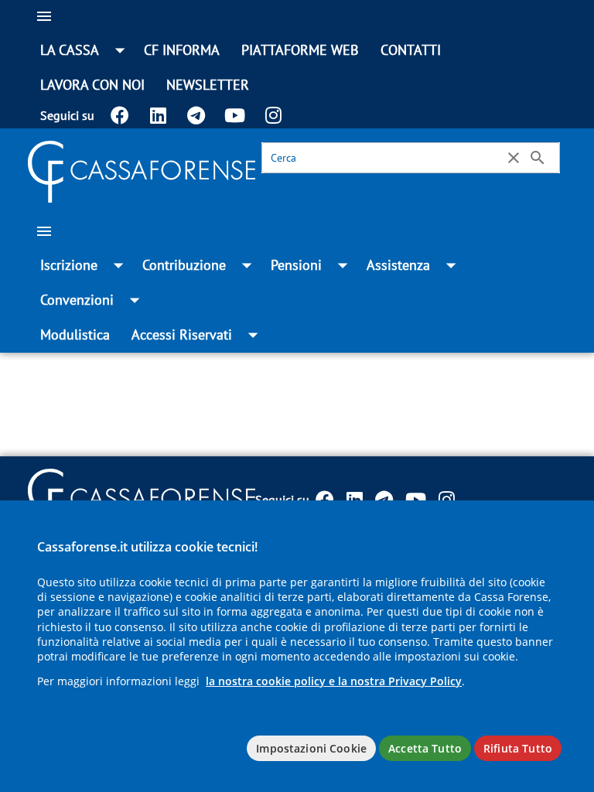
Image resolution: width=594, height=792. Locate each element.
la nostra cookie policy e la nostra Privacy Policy (334, 681)
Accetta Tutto (425, 748)
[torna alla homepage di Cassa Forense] (141, 170)
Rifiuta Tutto (517, 748)
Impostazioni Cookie (311, 748)
